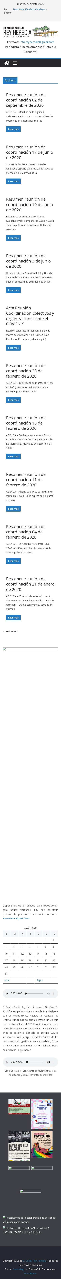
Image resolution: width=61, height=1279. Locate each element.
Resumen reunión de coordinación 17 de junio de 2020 (29, 152)
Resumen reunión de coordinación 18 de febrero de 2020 (26, 423)
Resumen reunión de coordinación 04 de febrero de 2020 (26, 532)
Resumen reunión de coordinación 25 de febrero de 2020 (26, 371)
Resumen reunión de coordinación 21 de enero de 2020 (30, 584)
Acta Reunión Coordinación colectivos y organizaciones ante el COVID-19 (30, 316)
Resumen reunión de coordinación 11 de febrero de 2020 (26, 479)
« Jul (7, 980)
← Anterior (10, 631)
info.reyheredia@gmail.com (36, 42)
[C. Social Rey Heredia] (7, 63)
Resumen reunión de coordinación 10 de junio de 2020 (29, 204)
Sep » (40, 980)
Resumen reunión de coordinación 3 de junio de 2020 (28, 261)
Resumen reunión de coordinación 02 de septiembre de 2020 (26, 100)
